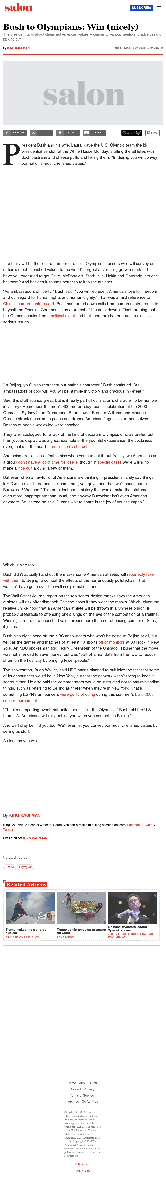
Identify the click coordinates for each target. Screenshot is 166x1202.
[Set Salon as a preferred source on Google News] (131, 133)
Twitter (148, 825)
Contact (75, 1089)
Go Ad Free (90, 1101)
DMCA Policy (83, 1171)
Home (71, 1083)
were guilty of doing (77, 695)
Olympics (25, 867)
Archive (73, 1101)
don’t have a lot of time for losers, (48, 463)
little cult (25, 469)
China (9, 867)
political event (63, 316)
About (83, 1083)
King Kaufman (18, 48)
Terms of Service (82, 1095)
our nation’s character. (72, 447)
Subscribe (141, 8)
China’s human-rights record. (29, 304)
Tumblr (8, 830)
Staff (93, 1083)
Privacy (89, 1089)
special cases (110, 463)
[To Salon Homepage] (18, 7)
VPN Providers (83, 1164)
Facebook (134, 825)
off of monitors (112, 643)
